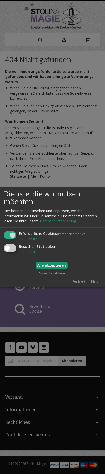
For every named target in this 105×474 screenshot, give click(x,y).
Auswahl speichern (51, 273)
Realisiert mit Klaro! (85, 282)
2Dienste (28, 239)
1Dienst (27, 252)
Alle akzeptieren (51, 265)
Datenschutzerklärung (58, 221)
